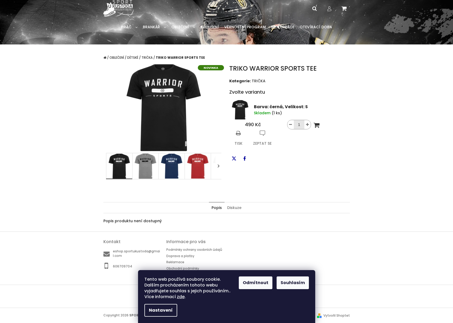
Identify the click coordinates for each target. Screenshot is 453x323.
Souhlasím (293, 283)
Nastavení (161, 310)
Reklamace (175, 262)
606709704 (122, 266)
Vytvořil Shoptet (336, 315)
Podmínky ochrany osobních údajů (194, 249)
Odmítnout (255, 283)
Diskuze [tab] (234, 207)
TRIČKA (259, 81)
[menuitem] (129, 27)
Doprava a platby (180, 256)
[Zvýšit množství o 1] (307, 124)
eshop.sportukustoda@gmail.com (136, 253)
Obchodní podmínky (182, 268)
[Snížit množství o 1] (290, 124)
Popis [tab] (217, 207)
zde (181, 297)
